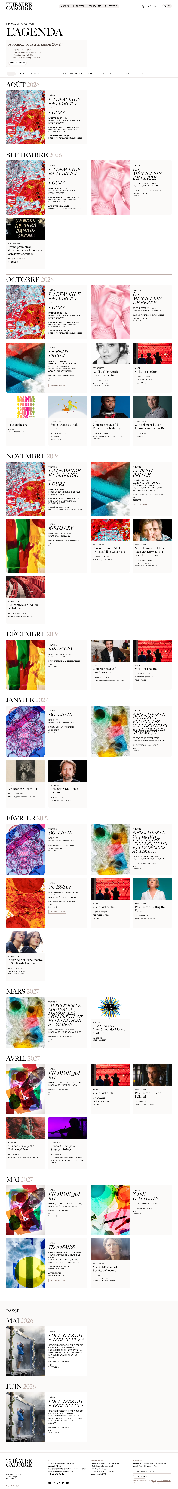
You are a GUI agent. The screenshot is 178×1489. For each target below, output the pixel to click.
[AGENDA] (156, 6)
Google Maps (11, 1479)
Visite (51, 74)
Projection (76, 74)
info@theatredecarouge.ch (102, 1466)
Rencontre (37, 74)
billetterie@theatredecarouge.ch (62, 1471)
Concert (91, 74)
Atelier (62, 74)
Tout (11, 74)
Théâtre (22, 74)
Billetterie (111, 6)
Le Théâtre (78, 6)
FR (165, 6)
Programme (95, 6)
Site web (12, 1486)
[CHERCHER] (150, 6)
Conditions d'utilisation (144, 1483)
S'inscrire (139, 1477)
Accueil (65, 6)
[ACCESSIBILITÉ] (144, 6)
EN (169, 6)
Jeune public (107, 74)
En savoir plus (17, 63)
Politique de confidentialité (161, 1481)
